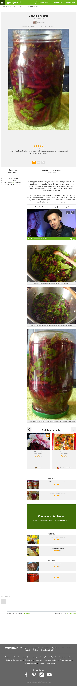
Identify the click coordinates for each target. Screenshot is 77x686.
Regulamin (55, 648)
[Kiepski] (35, 146)
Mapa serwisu (66, 648)
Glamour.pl (28, 660)
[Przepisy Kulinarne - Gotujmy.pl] (14, 2)
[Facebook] (27, 674)
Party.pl (43, 657)
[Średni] (36, 146)
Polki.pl (16, 657)
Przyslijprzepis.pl (65, 660)
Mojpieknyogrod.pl (29, 663)
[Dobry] (38, 146)
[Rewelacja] (42, 146)
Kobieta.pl (38, 660)
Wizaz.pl (8, 657)
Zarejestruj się (69, 2)
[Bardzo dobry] (40, 146)
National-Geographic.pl (14, 660)
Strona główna (5, 6)
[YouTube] (50, 674)
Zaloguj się (58, 2)
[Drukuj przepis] (43, 162)
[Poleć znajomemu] (38, 162)
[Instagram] (42, 674)
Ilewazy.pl (62, 657)
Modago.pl (52, 657)
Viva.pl (35, 657)
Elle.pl (70, 657)
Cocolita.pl (51, 663)
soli (13, 182)
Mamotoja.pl (26, 657)
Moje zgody (24, 648)
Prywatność (35, 648)
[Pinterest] (34, 674)
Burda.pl (42, 663)
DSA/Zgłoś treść (47, 650)
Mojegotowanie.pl (51, 660)
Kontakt (27, 650)
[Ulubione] (48, 435)
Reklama (35, 650)
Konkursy (45, 648)
